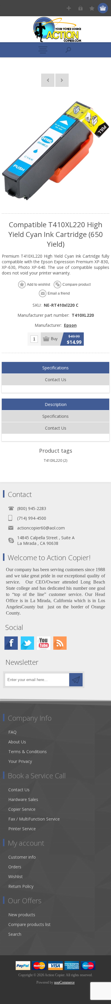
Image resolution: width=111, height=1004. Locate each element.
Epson (70, 325)
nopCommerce (64, 982)
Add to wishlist (38, 284)
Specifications (55, 368)
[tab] (56, 368)
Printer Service (22, 828)
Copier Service (22, 809)
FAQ (12, 732)
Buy (54, 339)
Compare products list (29, 924)
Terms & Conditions (27, 751)
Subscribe (76, 679)
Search (14, 934)
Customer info (22, 857)
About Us (17, 742)
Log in (80, 8)
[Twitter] (27, 643)
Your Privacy (20, 761)
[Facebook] (11, 643)
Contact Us (55, 379)
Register (69, 8)
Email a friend (59, 293)
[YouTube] (43, 643)
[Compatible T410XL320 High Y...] (62, 80)
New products (21, 914)
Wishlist (15, 876)
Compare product (76, 284)
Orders (14, 867)
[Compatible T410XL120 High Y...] (47, 80)
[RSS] (60, 643)
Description (56, 404)
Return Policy (20, 886)
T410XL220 (53, 460)
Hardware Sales (23, 799)
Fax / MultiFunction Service (34, 819)
